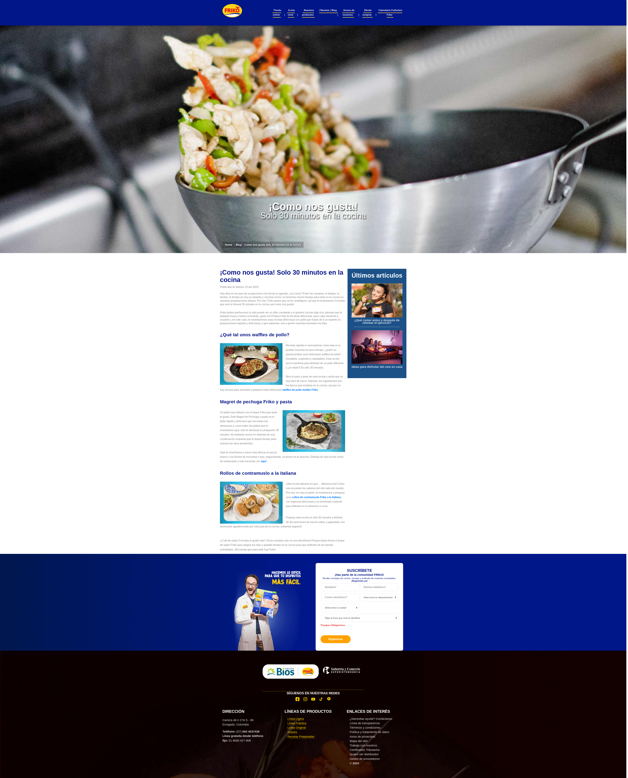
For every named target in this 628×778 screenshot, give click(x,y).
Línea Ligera (296, 718)
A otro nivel (291, 12)
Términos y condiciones (365, 727)
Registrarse (335, 639)
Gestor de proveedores (365, 759)
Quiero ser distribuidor (364, 754)
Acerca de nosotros (348, 12)
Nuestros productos (308, 12)
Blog (334, 10)
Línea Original (297, 727)
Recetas (324, 10)
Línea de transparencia (365, 723)
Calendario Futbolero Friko (390, 12)
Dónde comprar (367, 12)
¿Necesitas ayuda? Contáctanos (371, 718)
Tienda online (277, 12)
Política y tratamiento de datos (369, 732)
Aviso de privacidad (362, 736)
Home (228, 244)
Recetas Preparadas (301, 736)
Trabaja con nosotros (363, 745)
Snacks (292, 732)
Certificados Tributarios (365, 750)
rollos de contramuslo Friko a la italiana (316, 497)
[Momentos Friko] (232, 8)
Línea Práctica (297, 723)
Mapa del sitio (359, 741)
